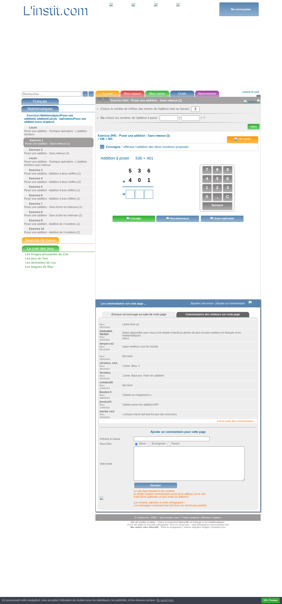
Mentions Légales (211, 517)
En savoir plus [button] (165, 600)
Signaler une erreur (202, 303)
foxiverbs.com (218, 527)
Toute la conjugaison (171, 527)
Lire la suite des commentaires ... (236, 421)
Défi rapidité (244, 139)
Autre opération (224, 218)
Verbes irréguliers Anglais (197, 527)
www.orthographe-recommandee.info (210, 524)
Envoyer (155, 485)
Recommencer (179, 218)
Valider (253, 126)
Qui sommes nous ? (171, 517)
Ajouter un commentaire (230, 303)
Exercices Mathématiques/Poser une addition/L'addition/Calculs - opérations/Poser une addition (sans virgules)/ (55, 118)
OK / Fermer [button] (271, 600)
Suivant (217, 205)
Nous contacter (191, 517)
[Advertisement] (141, 56)
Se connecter (239, 9)
